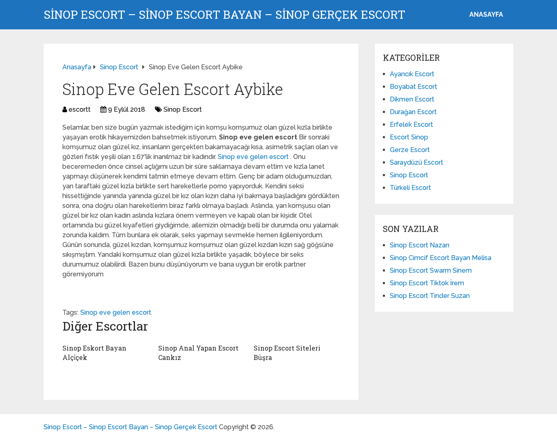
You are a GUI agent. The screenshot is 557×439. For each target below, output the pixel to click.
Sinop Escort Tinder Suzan (430, 296)
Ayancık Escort (412, 74)
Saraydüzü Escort (416, 162)
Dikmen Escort (412, 99)
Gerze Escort (410, 150)
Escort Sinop (409, 137)
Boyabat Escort (413, 86)
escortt (80, 109)
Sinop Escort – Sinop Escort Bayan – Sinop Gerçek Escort (224, 14)
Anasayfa (486, 14)
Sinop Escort (183, 109)
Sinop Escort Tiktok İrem (427, 283)
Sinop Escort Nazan (419, 245)
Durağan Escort (413, 112)
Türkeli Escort (410, 188)
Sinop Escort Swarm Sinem (431, 270)
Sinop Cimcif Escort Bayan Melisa (440, 258)
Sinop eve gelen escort (254, 157)
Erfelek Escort (411, 124)
